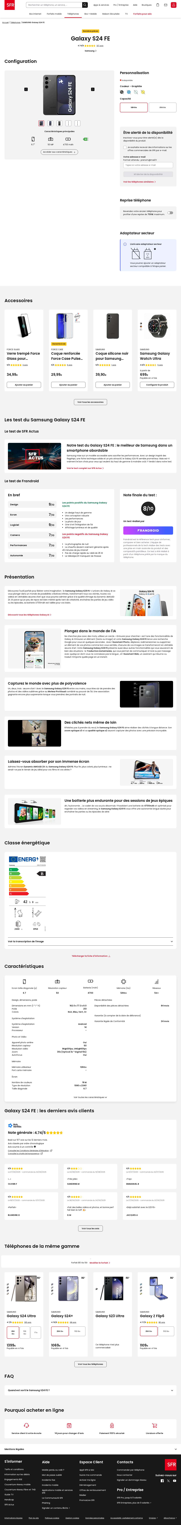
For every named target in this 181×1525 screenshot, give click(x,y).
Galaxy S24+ (62, 1316)
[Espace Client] (173, 5)
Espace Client (174, 5)
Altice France (169, 1518)
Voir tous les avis (90, 1228)
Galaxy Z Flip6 (152, 1316)
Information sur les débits (17, 1474)
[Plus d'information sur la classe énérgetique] (85, 139)
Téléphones (73, 13)
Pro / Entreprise (121, 5)
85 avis (162, 1322)
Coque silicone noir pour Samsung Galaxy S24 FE (112, 356)
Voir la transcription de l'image (26, 941)
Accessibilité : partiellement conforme (126, 1518)
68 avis (73, 1322)
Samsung (89, 50)
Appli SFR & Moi (86, 1470)
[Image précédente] (26, 89)
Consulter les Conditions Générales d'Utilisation (28, 1150)
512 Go (24, 1332)
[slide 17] (41, 123)
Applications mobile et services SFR (57, 1491)
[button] (155, 249)
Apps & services (101, 5)
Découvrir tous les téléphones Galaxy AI (28, 614)
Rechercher (85, 5)
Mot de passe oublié (52, 1475)
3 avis (25, 365)
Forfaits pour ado (142, 13)
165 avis (27, 1322)
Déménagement (87, 1485)
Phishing (46, 1503)
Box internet (35, 13)
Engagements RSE (13, 1479)
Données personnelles (94, 1518)
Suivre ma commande (90, 1475)
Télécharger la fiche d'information (89, 956)
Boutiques (147, 5)
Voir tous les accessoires (90, 402)
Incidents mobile (50, 1485)
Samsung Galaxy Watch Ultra (155, 356)
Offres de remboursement (92, 1490)
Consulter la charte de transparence (23, 1153)
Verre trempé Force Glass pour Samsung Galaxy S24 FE (23, 356)
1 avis (113, 365)
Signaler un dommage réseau (131, 1480)
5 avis (69, 365)
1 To (35, 1332)
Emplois (152, 1518)
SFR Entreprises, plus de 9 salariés (133, 1502)
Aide (135, 5)
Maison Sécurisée (110, 13)
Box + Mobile (91, 13)
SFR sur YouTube (174, 1481)
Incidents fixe (48, 1480)
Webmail (166, 5)
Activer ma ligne (87, 1480)
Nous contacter (124, 1475)
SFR (170, 1464)
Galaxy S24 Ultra (21, 1316)
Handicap (9, 1499)
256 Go (13, 1332)
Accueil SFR (10, 5)
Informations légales (13, 1518)
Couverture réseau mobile (18, 1484)
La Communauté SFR (52, 1498)
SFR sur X (168, 1481)
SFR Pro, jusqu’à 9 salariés (129, 1497)
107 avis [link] (100, 45)
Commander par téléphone (130, 1470)
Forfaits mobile (54, 13)
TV (126, 13)
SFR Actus (9, 1504)
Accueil (5, 22)
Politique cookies (52, 1518)
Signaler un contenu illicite (55, 1508)
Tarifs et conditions (14, 1469)
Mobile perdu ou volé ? (53, 1470)
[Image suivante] (92, 89)
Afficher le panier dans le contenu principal (158, 5)
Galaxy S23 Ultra (110, 1316)
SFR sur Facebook (162, 1481)
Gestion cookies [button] (72, 1518)
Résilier (82, 1495)
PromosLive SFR (86, 1500)
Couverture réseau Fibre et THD (20, 1489)
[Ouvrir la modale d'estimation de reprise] (170, 212)
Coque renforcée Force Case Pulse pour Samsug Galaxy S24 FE (65, 356)
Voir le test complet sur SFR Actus (84, 468)
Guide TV (9, 1494)
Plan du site (34, 1518)
